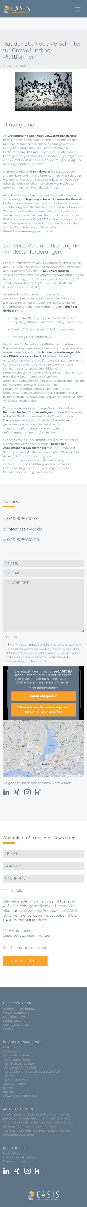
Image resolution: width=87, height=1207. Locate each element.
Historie (8, 1028)
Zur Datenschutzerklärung (25, 948)
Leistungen (11, 1051)
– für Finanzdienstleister (19, 1063)
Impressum (11, 1153)
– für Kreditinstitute (16, 1055)
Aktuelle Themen (15, 1083)
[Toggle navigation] (78, 9)
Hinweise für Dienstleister (20, 1095)
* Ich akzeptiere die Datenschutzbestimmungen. (27, 933)
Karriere (8, 1087)
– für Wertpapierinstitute (19, 1067)
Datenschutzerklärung (41, 645)
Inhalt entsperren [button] (43, 696)
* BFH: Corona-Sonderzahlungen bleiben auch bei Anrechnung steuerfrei (37, 1132)
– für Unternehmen (16, 1079)
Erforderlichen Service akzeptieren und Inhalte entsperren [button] (44, 709)
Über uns (9, 1047)
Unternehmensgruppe (19, 1008)
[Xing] (17, 792)
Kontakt (8, 1091)
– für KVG (9, 1075)
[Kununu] (38, 792)
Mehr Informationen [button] (43, 688)
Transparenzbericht (16, 1161)
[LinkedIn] (6, 792)
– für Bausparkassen (16, 1059)
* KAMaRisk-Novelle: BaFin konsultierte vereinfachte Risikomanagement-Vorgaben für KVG (38, 1124)
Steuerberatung (14, 1016)
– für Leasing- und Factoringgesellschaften (31, 1071)
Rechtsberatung (14, 1020)
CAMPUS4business (16, 1024)
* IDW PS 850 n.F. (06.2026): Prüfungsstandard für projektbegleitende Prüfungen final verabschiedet (37, 1116)
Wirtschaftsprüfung (16, 1012)
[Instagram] (27, 792)
